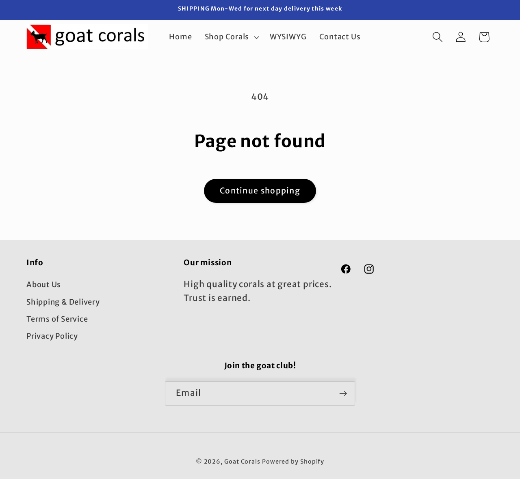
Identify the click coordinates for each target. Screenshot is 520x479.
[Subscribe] (343, 393)
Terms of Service (57, 319)
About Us (43, 284)
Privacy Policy (52, 336)
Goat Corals (242, 461)
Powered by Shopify (293, 461)
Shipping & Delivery (63, 302)
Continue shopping (260, 190)
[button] (230, 37)
